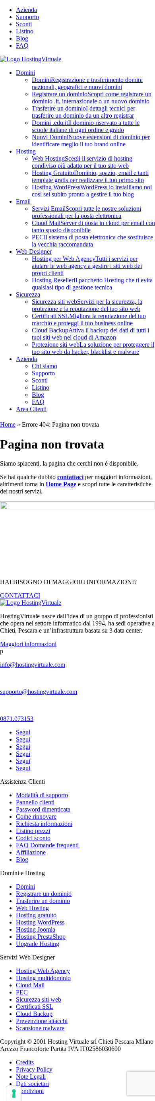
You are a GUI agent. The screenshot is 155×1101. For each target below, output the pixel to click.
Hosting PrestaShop (41, 936)
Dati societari (32, 1083)
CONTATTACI (20, 595)
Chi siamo (44, 366)
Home (7, 424)
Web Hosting (82, 162)
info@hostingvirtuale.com (32, 664)
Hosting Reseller (92, 284)
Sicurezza (28, 294)
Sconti (24, 24)
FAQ (22, 45)
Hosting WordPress (92, 191)
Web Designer (34, 251)
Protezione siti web (93, 348)
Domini (25, 72)
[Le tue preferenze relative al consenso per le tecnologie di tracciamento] (13, 1093)
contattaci (70, 477)
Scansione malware (40, 1028)
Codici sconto (33, 838)
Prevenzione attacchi (42, 1021)
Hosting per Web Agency (87, 265)
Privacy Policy (34, 1069)
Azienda (26, 9)
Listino (24, 31)
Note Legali (31, 1076)
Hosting (26, 151)
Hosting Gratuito (90, 176)
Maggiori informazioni (28, 644)
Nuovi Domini (91, 141)
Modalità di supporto (42, 795)
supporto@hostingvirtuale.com (38, 691)
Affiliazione (31, 852)
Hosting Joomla (35, 929)
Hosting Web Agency (43, 970)
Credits (25, 1062)
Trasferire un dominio (83, 112)
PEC (92, 241)
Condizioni (30, 1090)
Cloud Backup (90, 334)
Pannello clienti (35, 802)
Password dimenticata (43, 809)
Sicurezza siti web (87, 305)
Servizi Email (86, 212)
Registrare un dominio (91, 98)
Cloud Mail (30, 985)
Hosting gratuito (36, 915)
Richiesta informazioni (44, 823)
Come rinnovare (36, 816)
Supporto (27, 17)
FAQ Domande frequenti (47, 845)
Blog (22, 38)
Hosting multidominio (43, 978)
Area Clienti (31, 409)
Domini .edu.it (86, 126)
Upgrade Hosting (37, 943)
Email (23, 201)
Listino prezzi (33, 830)
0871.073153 (16, 718)
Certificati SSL (89, 319)
